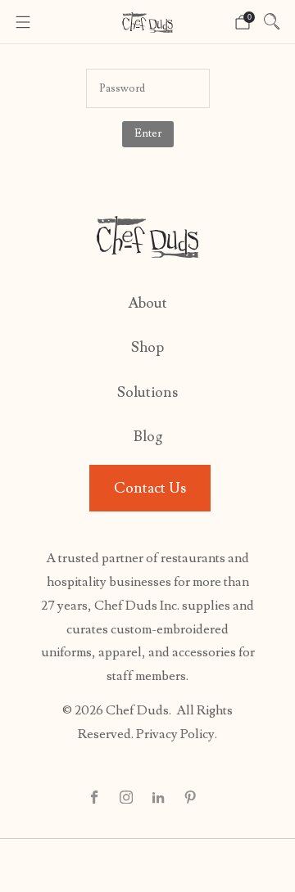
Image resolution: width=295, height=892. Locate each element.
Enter (147, 133)
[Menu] (23, 22)
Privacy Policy (175, 734)
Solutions (147, 392)
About (147, 303)
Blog (148, 436)
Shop (147, 347)
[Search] (272, 21)
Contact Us (150, 488)
